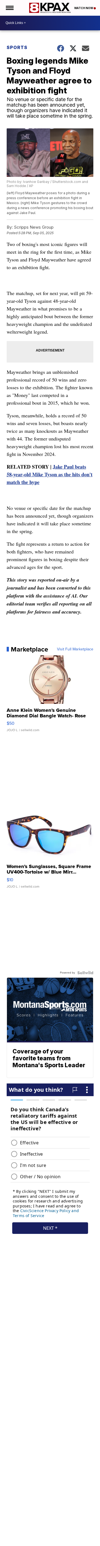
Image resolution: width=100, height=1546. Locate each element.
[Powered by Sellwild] (85, 973)
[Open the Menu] (9, 7)
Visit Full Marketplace (75, 649)
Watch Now (84, 8)
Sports (17, 47)
